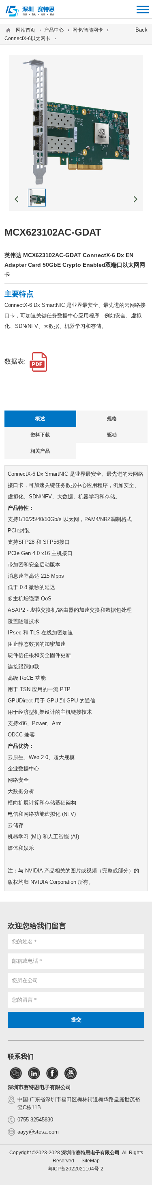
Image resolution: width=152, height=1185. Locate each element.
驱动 (112, 435)
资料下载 (40, 435)
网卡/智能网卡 (88, 30)
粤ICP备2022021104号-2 (75, 1169)
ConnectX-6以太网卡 (27, 38)
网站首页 (25, 30)
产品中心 (54, 30)
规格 (112, 418)
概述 (40, 418)
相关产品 (40, 451)
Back (141, 30)
